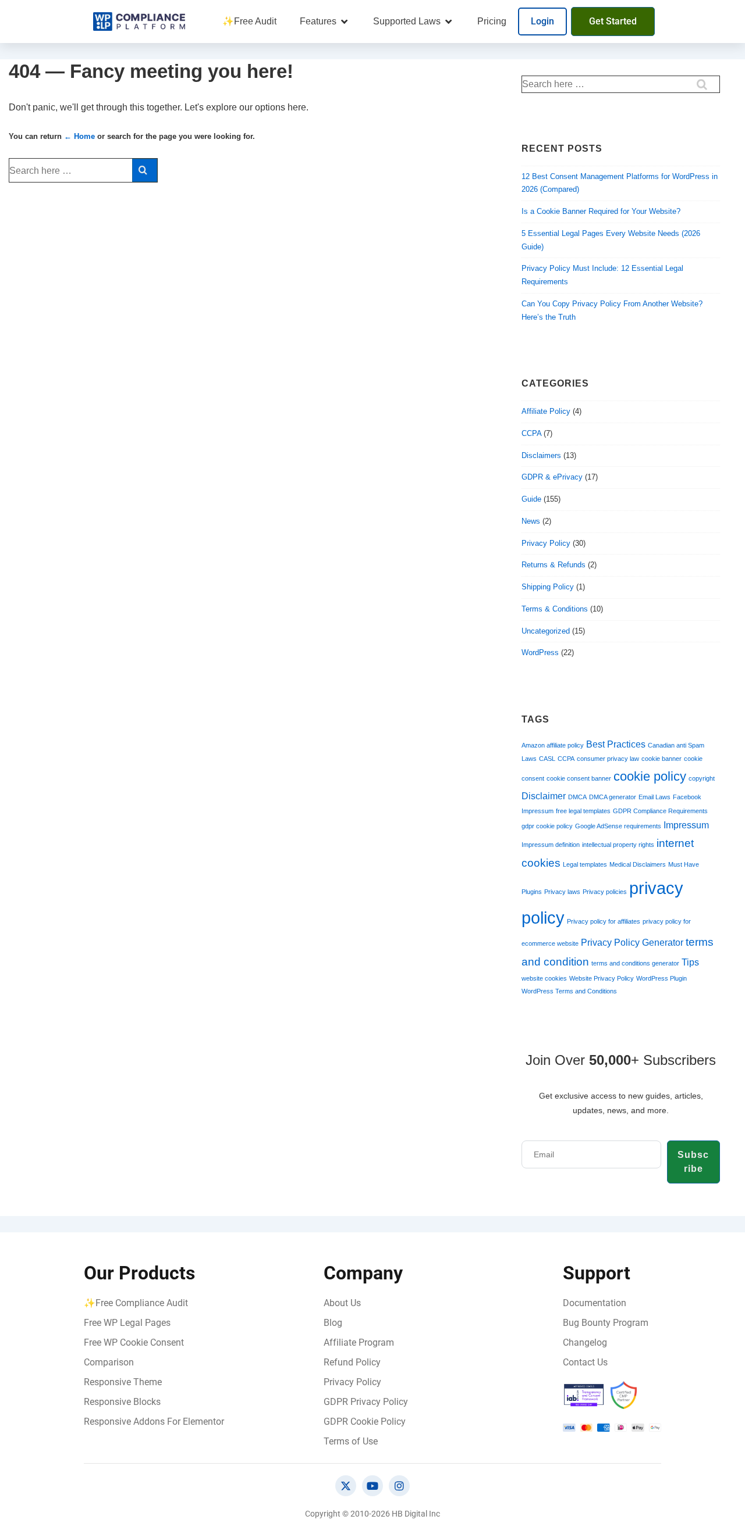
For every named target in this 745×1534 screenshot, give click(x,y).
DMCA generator (612, 796)
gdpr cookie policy (547, 826)
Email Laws (654, 796)
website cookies (544, 978)
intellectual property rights (618, 844)
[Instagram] (399, 1485)
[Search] (144, 170)
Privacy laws (562, 891)
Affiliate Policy (546, 411)
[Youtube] (372, 1485)
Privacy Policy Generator (632, 942)
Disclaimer (544, 796)
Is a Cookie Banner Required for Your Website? (601, 211)
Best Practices (615, 744)
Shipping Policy (548, 586)
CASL (547, 758)
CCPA (531, 433)
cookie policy (649, 776)
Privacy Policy (546, 543)
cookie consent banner (579, 778)
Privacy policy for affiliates (603, 921)
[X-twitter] (345, 1485)
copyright (702, 778)
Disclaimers (541, 455)
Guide (531, 499)
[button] (325, 21)
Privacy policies (605, 891)
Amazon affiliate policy (553, 745)
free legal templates (583, 810)
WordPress (540, 652)
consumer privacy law (608, 758)
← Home (79, 136)
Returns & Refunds (554, 564)
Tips (690, 962)
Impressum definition (551, 844)
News (531, 521)
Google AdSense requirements (618, 826)
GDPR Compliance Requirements (660, 810)
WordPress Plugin (661, 978)
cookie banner (661, 758)
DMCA (577, 796)
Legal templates (585, 864)
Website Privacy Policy (601, 978)
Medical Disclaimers (637, 864)
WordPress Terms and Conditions (569, 991)
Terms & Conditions (555, 609)
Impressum (686, 825)
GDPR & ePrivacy (552, 477)
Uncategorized (546, 631)
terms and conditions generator (635, 963)
